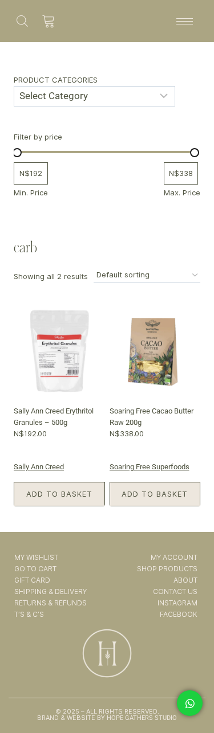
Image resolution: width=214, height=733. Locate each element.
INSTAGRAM (177, 603)
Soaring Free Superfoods (149, 466)
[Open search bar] (22, 20)
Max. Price (182, 192)
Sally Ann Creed (39, 466)
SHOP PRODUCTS (167, 568)
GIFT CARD (32, 580)
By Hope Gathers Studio (136, 718)
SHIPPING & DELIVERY (50, 591)
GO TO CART (35, 568)
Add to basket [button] (59, 493)
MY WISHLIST (36, 557)
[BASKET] (49, 21)
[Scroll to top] (190, 692)
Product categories (56, 79)
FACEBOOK (178, 614)
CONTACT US (175, 591)
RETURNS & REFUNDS (50, 603)
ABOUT (185, 580)
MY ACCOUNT (174, 557)
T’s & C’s (29, 614)
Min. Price (31, 192)
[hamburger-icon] (184, 21)
